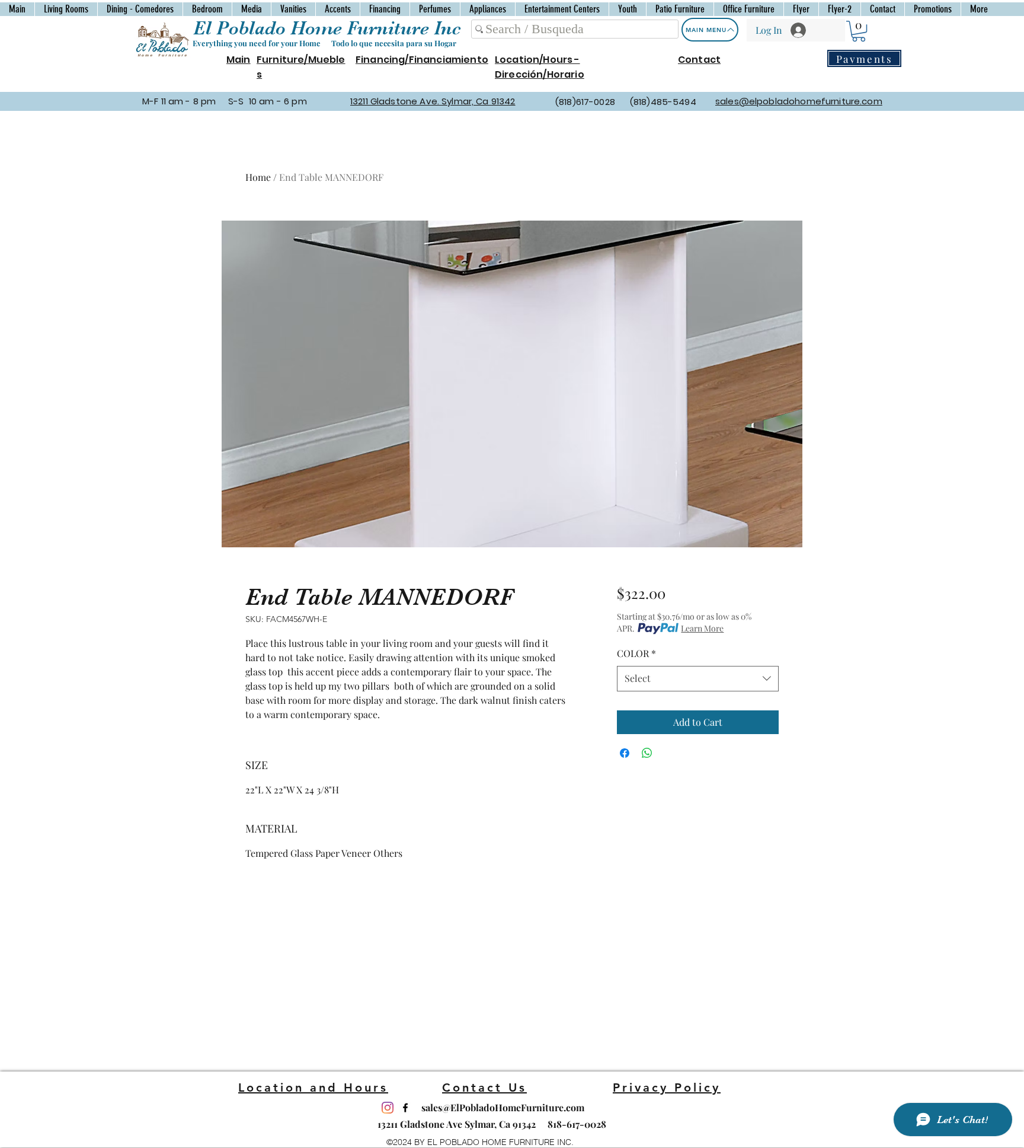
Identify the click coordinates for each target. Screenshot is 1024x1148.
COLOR (636, 653)
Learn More (702, 628)
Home (258, 177)
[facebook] (405, 1108)
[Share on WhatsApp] (647, 753)
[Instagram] (387, 1108)
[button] (858, 31)
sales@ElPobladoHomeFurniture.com (502, 1107)
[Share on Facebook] (624, 753)
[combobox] (698, 678)
